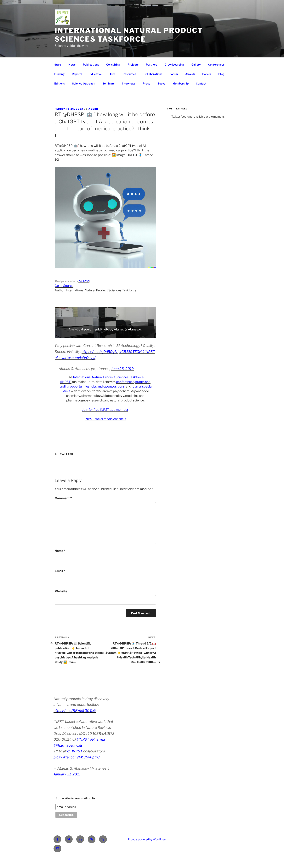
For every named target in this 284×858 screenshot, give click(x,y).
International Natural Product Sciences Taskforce (129, 34)
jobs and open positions (108, 386)
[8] (87, 335)
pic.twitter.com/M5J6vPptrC (77, 757)
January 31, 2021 (67, 774)
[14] (111, 335)
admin (93, 109)
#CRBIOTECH (130, 352)
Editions (59, 83)
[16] (119, 335)
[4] (71, 335)
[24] (152, 335)
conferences (125, 382)
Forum (174, 74)
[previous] (60, 322)
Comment (63, 498)
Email (60, 571)
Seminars (108, 83)
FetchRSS (83, 281)
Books (161, 83)
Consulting (113, 64)
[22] (144, 335)
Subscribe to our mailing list (75, 798)
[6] (79, 335)
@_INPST (74, 751)
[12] (103, 335)
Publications (91, 64)
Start (57, 64)
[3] (66, 335)
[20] (135, 335)
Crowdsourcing (174, 64)
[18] (127, 335)
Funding (59, 74)
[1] (58, 335)
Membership (181, 83)
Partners (151, 64)
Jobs (112, 74)
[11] (99, 335)
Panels (206, 74)
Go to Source (64, 286)
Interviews (128, 83)
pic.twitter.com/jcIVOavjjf (75, 358)
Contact (201, 83)
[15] (115, 335)
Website (61, 591)
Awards (190, 74)
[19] (131, 335)
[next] (151, 322)
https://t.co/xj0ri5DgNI (100, 352)
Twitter (66, 454)
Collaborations (153, 74)
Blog (221, 74)
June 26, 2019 (122, 369)
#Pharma (97, 739)
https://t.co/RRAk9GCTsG (75, 711)
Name (60, 551)
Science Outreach (83, 83)
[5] (75, 335)
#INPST (148, 352)
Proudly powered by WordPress (147, 839)
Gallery (196, 64)
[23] (148, 335)
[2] (62, 335)
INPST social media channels (105, 419)
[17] (123, 335)
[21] (140, 335)
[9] (91, 335)
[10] (95, 335)
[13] (107, 335)
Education (95, 74)
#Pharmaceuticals (68, 745)
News (72, 64)
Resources (129, 74)
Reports (77, 74)
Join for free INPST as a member (105, 409)
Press (146, 83)
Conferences (216, 64)
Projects (133, 64)
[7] (83, 335)
